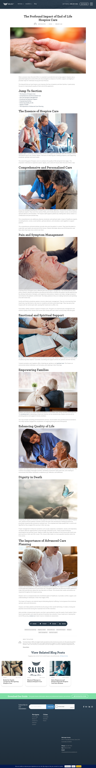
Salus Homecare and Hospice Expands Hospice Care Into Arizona (59, 681)
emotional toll (25, 414)
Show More (26, 647)
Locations (28, 4)
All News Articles (64, 656)
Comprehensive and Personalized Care (30, 95)
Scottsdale (45, 717)
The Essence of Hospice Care (27, 94)
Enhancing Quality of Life (26, 103)
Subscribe (50, 706)
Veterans (34, 722)
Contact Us (35, 720)
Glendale (45, 718)
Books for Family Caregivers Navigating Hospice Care (11, 681)
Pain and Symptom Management (29, 97)
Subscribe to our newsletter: (23, 707)
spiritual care (60, 363)
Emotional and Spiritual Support (28, 99)
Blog (35, 4)
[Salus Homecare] (8, 4)
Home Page (35, 717)
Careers (34, 724)
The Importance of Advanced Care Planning (31, 106)
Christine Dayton (42, 24)
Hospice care (22, 153)
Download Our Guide (80, 696)
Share (34, 624)
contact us (32, 616)
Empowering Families (25, 101)
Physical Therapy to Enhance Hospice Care (34, 681)
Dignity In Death (24, 104)
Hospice (50, 24)
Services (20, 4)
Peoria (44, 720)
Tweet (44, 624)
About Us (34, 718)
